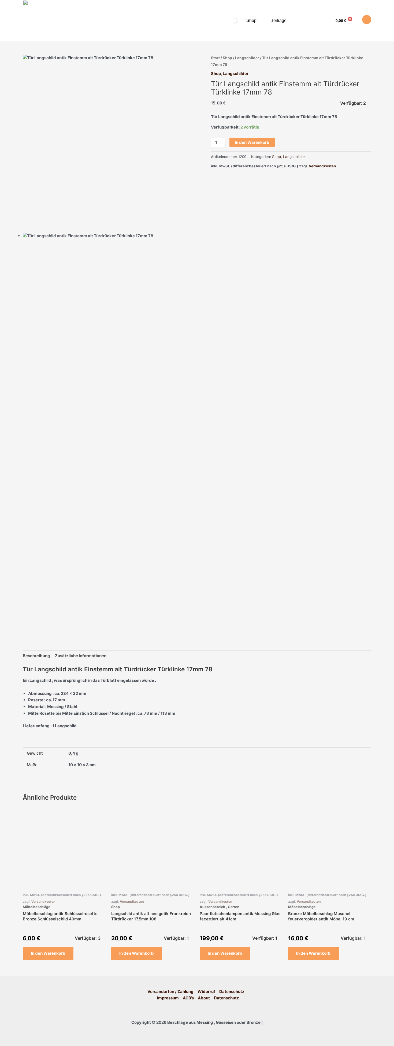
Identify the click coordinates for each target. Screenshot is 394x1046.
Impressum (168, 997)
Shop (251, 20)
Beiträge (278, 20)
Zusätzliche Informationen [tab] (80, 655)
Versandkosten (322, 166)
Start (215, 58)
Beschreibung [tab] (36, 655)
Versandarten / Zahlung (170, 991)
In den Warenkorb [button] (48, 953)
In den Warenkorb (252, 142)
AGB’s (188, 997)
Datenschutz (231, 991)
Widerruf (206, 991)
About (204, 997)
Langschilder (247, 58)
